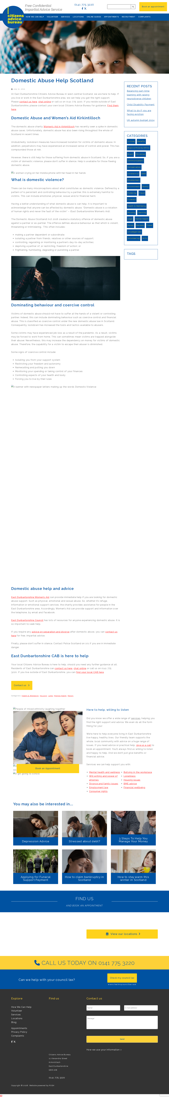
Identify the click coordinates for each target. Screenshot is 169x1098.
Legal (50, 696)
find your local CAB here (90, 672)
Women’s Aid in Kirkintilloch (59, 126)
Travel (149, 225)
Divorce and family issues (103, 783)
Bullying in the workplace (138, 772)
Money (71, 696)
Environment (134, 186)
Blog (14, 1022)
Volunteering (134, 238)
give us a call (143, 745)
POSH (51, 1085)
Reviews (140, 225)
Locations (78, 17)
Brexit (130, 154)
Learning (142, 212)
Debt (143, 174)
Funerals (132, 199)
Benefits (141, 141)
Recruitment (128, 17)
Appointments (111, 17)
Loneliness (130, 776)
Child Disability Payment (141, 104)
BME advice (130, 783)
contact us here (28, 101)
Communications (135, 161)
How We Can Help (35, 17)
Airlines (131, 141)
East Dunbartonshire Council (27, 620)
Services (65, 17)
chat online (44, 101)
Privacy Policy (19, 1032)
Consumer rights (98, 791)
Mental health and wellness (104, 772)
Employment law (98, 787)
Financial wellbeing (134, 787)
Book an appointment (153, 7)
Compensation (134, 167)
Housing (43, 696)
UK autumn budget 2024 (141, 120)
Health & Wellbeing (30, 696)
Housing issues (132, 780)
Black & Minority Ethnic (139, 148)
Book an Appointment (47, 768)
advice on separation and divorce (50, 632)
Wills (144, 238)
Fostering (132, 193)
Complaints (144, 17)
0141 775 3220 (84, 4)
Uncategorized (134, 232)
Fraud (142, 193)
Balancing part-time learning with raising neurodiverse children (139, 95)
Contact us (20, 685)
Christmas (140, 154)
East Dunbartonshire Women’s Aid (30, 597)
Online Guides (94, 17)
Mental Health (60, 696)
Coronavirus (133, 174)
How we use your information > (104, 1049)
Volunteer (52, 17)
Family (145, 186)
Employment (134, 180)
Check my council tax (122, 978)
